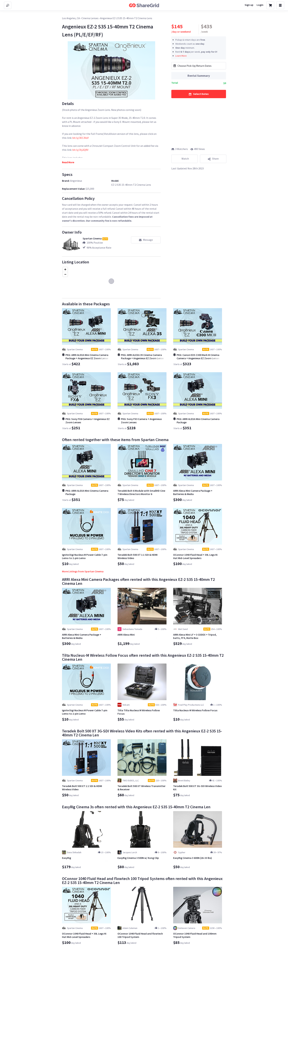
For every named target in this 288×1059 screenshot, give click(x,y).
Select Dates (201, 93)
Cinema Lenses (90, 18)
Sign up (249, 4)
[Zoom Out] (65, 274)
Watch (185, 158)
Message (148, 239)
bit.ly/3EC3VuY (80, 137)
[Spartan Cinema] (71, 245)
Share (215, 158)
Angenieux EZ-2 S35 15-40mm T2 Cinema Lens (126, 18)
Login (260, 4)
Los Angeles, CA (71, 18)
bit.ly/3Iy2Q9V (80, 149)
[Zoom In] (65, 269)
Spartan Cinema (92, 238)
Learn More (181, 55)
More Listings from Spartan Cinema (83, 571)
